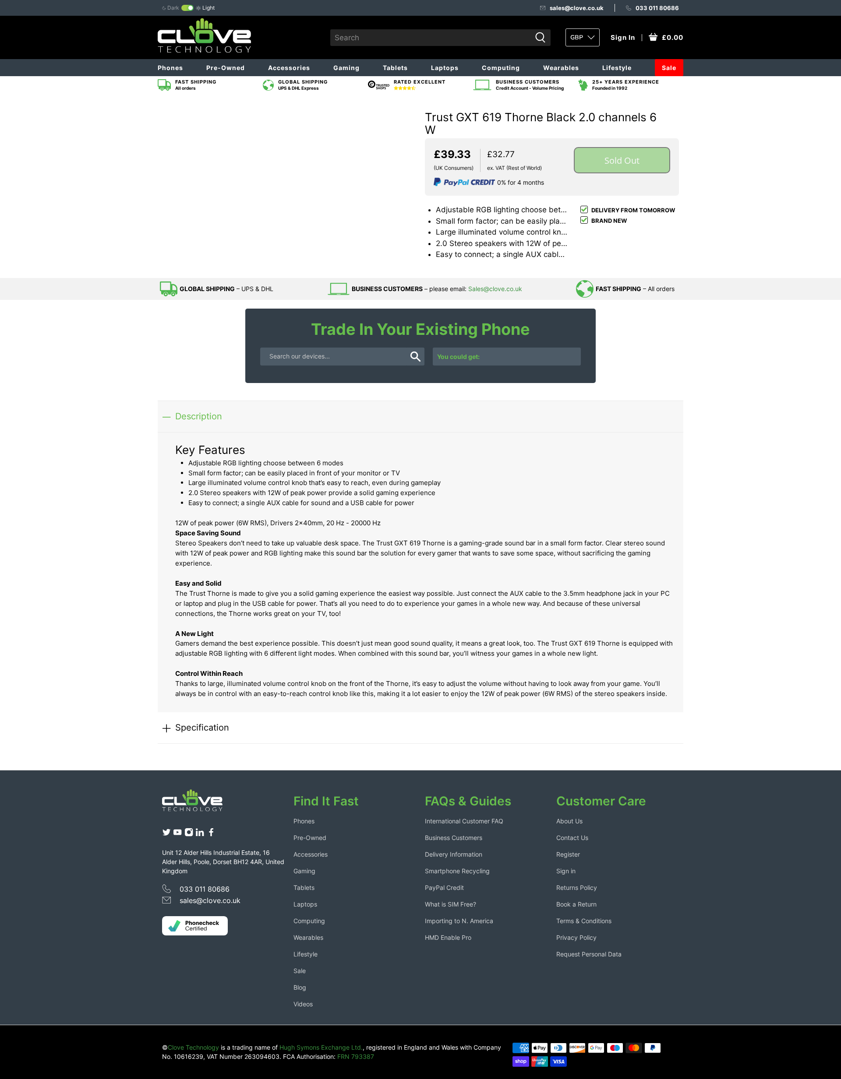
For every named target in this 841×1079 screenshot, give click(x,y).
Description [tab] (198, 416)
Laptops (445, 67)
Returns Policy (576, 887)
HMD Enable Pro (448, 937)
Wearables (561, 67)
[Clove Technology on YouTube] (177, 834)
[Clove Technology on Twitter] (166, 834)
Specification (202, 727)
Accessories (289, 67)
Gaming (346, 67)
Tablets (395, 67)
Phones (170, 67)
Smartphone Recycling (457, 871)
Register (568, 854)
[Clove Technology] (199, 803)
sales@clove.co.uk (577, 7)
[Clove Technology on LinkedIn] (199, 834)
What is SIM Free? (450, 904)
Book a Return (576, 904)
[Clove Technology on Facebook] (211, 834)
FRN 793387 (355, 1056)
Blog (299, 987)
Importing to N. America (459, 920)
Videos (303, 1004)
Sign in (566, 871)
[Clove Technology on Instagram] (188, 834)
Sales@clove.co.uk (495, 288)
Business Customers (453, 837)
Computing (501, 67)
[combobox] (430, 37)
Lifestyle (617, 67)
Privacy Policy (576, 937)
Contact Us (572, 837)
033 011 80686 (657, 7)
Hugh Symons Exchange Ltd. (321, 1047)
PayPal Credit (444, 887)
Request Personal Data (589, 954)
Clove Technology (193, 1047)
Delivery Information (453, 854)
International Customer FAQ (464, 821)
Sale (669, 67)
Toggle (187, 8)
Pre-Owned (225, 67)
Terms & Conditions (583, 920)
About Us (569, 821)
